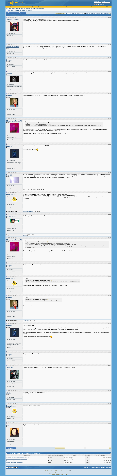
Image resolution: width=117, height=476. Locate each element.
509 (75, 13)
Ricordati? (102, 4)
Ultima (107, 13)
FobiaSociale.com (12, 8)
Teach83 (9, 367)
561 (89, 13)
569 (92, 13)
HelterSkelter (11, 216)
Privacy (103, 467)
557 (80, 13)
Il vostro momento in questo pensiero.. (14, 460)
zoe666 (9, 73)
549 (78, 13)
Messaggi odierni (36, 7)
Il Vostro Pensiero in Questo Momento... (15, 462)
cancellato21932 (12, 47)
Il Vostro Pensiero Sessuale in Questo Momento (16, 459)
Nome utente (96, 1)
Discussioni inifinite (39, 8)
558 (82, 13)
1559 (102, 13)
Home (11, 7)
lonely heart (10, 194)
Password (103, 1)
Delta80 (9, 60)
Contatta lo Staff (87, 467)
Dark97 (9, 175)
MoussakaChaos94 (14, 121)
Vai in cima (108, 467)
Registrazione (69, 7)
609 (94, 13)
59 (70, 13)
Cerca (92, 7)
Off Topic (20, 8)
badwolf (9, 146)
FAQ (107, 7)
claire (8, 393)
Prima (66, 13)
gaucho (9, 96)
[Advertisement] (97, 30)
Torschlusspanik (12, 20)
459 (73, 13)
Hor (7, 425)
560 (87, 13)
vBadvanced (58, 474)
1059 (99, 13)
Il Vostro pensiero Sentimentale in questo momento (17, 457)
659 (97, 13)
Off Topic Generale (28, 8)
